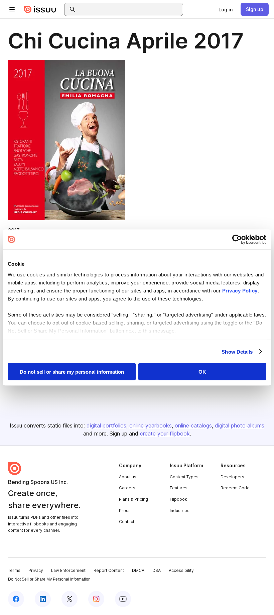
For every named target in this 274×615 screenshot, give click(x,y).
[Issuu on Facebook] (16, 599)
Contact (126, 521)
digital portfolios (106, 425)
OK (202, 372)
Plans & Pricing (133, 499)
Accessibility (181, 570)
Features (178, 487)
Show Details (237, 351)
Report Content (109, 570)
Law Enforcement (68, 570)
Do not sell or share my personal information (72, 372)
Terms (14, 570)
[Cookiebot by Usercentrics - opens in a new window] (237, 240)
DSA (156, 570)
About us (127, 476)
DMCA (138, 570)
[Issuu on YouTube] (123, 599)
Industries (179, 510)
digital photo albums (239, 425)
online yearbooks (150, 425)
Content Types (184, 476)
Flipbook (178, 499)
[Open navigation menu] (12, 9)
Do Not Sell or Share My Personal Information (49, 579)
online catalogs (193, 425)
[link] (225, 9)
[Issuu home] (40, 9)
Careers (127, 487)
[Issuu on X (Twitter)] (69, 599)
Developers (232, 476)
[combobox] (129, 9)
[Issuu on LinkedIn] (43, 599)
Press (125, 510)
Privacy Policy (240, 290)
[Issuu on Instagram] (96, 599)
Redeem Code (235, 487)
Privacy (35, 570)
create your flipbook (165, 433)
